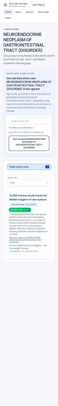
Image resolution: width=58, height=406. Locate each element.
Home (8, 12)
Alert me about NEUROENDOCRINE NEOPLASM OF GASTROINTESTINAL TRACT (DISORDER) (29, 143)
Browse (29, 12)
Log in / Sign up (38, 5)
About (8, 18)
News (18, 12)
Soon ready (43, 12)
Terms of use (38, 132)
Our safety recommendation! (21, 127)
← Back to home (11, 29)
